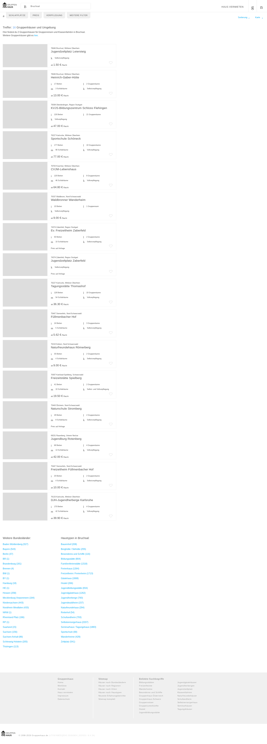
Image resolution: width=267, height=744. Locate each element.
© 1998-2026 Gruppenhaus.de (57, 735)
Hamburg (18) (9, 583)
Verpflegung (54, 15)
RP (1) (6, 622)
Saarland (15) (9, 627)
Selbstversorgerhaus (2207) (74, 622)
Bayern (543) (9, 549)
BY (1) (6, 578)
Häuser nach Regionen (109, 686)
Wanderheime (145, 689)
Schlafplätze (17, 15)
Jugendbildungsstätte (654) (74, 588)
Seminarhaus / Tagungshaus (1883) (78, 627)
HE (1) (6, 588)
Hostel (142, 709)
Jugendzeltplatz (185, 689)
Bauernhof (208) (69, 544)
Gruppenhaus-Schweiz (150, 699)
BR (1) (6, 559)
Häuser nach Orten (107, 689)
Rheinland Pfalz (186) (13, 617)
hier (36, 35)
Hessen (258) (9, 593)
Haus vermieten (233, 7)
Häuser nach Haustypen (110, 692)
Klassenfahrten (184, 692)
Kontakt (61, 689)
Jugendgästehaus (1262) (73, 593)
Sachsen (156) (10, 632)
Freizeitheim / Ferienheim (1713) (77, 573)
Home (60, 682)
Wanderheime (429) (70, 637)
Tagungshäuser (184, 709)
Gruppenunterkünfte (149, 706)
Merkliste (62, 686)
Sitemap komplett (106, 699)
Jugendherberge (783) (72, 598)
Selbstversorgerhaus (187, 702)
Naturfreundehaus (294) (72, 607)
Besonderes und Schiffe (150, 692)
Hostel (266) (67, 583)
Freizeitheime (145, 686)
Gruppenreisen (146, 702)
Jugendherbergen (186, 686)
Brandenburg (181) (12, 564)
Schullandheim (184, 699)
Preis (36, 15)
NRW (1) (7, 612)
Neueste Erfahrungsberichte (112, 696)
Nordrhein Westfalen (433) (16, 607)
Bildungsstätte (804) (71, 559)
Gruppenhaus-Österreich (151, 696)
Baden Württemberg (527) (15, 544)
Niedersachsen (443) (13, 602)
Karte (258, 17)
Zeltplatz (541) (68, 641)
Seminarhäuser (184, 706)
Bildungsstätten (146, 682)
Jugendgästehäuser (187, 682)
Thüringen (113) (10, 646)
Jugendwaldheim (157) (72, 602)
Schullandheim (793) (71, 617)
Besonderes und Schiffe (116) (75, 554)
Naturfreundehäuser (187, 696)
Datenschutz (64, 699)
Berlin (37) (8, 554)
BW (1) (6, 573)
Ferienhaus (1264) (70, 568)
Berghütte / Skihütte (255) (73, 549)
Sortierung (242, 17)
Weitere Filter (79, 15)
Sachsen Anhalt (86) (13, 637)
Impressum (63, 696)
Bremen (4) (8, 568)
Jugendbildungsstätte (149, 712)
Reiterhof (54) (67, 612)
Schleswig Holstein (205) (15, 641)
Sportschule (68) (69, 632)
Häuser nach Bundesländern (112, 682)
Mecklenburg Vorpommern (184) (18, 598)
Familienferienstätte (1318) (74, 564)
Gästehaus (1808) (70, 578)
